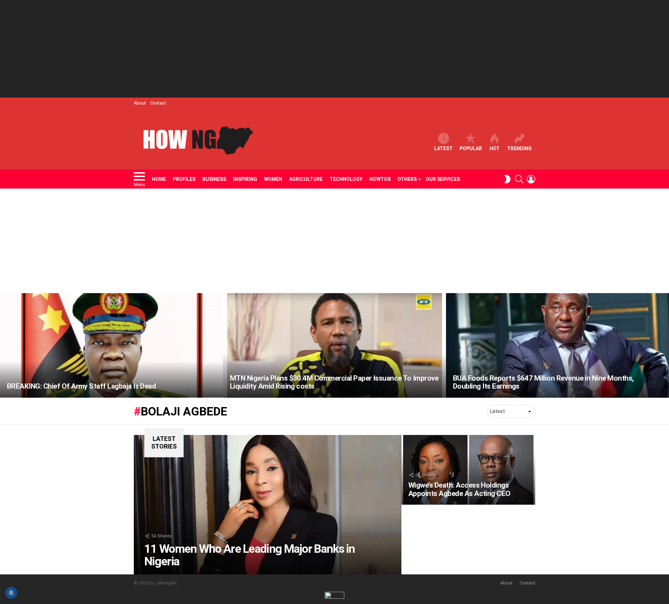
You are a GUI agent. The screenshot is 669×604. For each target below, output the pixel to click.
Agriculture (306, 179)
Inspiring (245, 179)
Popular (471, 148)
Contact (158, 103)
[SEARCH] (519, 179)
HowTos (380, 179)
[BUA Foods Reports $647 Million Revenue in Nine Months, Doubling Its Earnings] (557, 345)
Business (214, 179)
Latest (443, 148)
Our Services (443, 179)
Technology (346, 179)
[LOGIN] (531, 179)
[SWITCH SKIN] (507, 179)
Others (407, 179)
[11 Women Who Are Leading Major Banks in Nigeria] (267, 504)
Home (159, 179)
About (140, 103)
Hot (495, 148)
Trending (519, 148)
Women (273, 179)
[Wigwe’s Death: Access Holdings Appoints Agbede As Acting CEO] (468, 470)
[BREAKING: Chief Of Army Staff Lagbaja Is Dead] (111, 345)
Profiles (184, 179)
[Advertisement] (334, 49)
